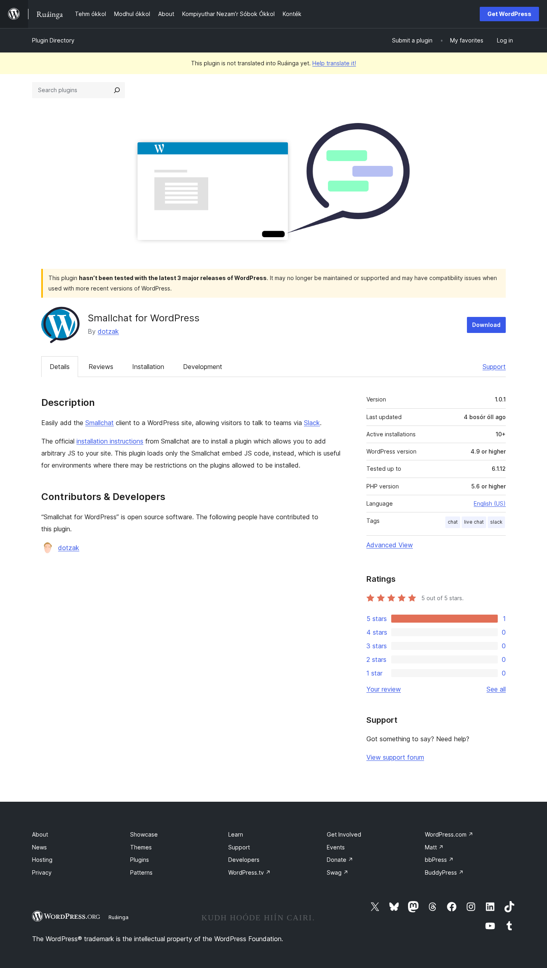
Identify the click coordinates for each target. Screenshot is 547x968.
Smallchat (99, 423)
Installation (148, 367)
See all (496, 689)
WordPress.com (449, 834)
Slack (312, 423)
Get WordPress (509, 13)
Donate (340, 859)
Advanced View (389, 545)
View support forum (395, 757)
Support (494, 367)
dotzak (108, 331)
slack (496, 522)
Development (202, 367)
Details (60, 367)
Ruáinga (119, 917)
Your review (383, 689)
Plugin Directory (53, 40)
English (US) (490, 503)
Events (336, 847)
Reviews (100, 367)
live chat (474, 522)
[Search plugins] (117, 90)
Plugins (139, 859)
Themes (141, 847)
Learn (235, 834)
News (39, 847)
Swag (337, 872)
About (40, 834)
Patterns (141, 872)
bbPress (439, 859)
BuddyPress (444, 872)
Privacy (42, 872)
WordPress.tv (249, 872)
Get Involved (344, 834)
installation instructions (109, 441)
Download (486, 324)
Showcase (144, 834)
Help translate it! (334, 63)
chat (453, 522)
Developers (243, 859)
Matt (434, 847)
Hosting (42, 859)
